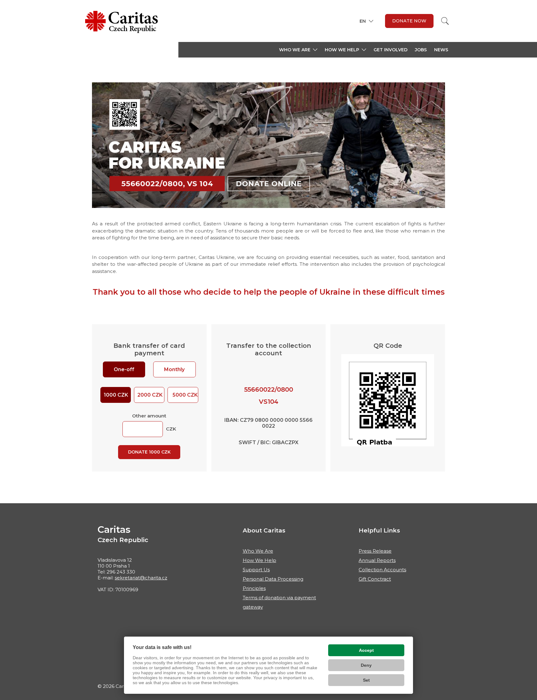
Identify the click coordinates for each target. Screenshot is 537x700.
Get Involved (390, 50)
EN (363, 21)
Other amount (149, 416)
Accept (366, 650)
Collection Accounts (382, 570)
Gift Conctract (375, 579)
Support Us (256, 570)
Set (366, 680)
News (441, 50)
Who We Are (258, 551)
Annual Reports (377, 560)
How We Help (259, 560)
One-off (124, 369)
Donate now (409, 21)
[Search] (445, 21)
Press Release (375, 551)
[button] (298, 50)
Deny (366, 665)
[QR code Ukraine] (387, 400)
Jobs (421, 50)
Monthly (174, 369)
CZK (185, 395)
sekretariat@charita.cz (141, 578)
